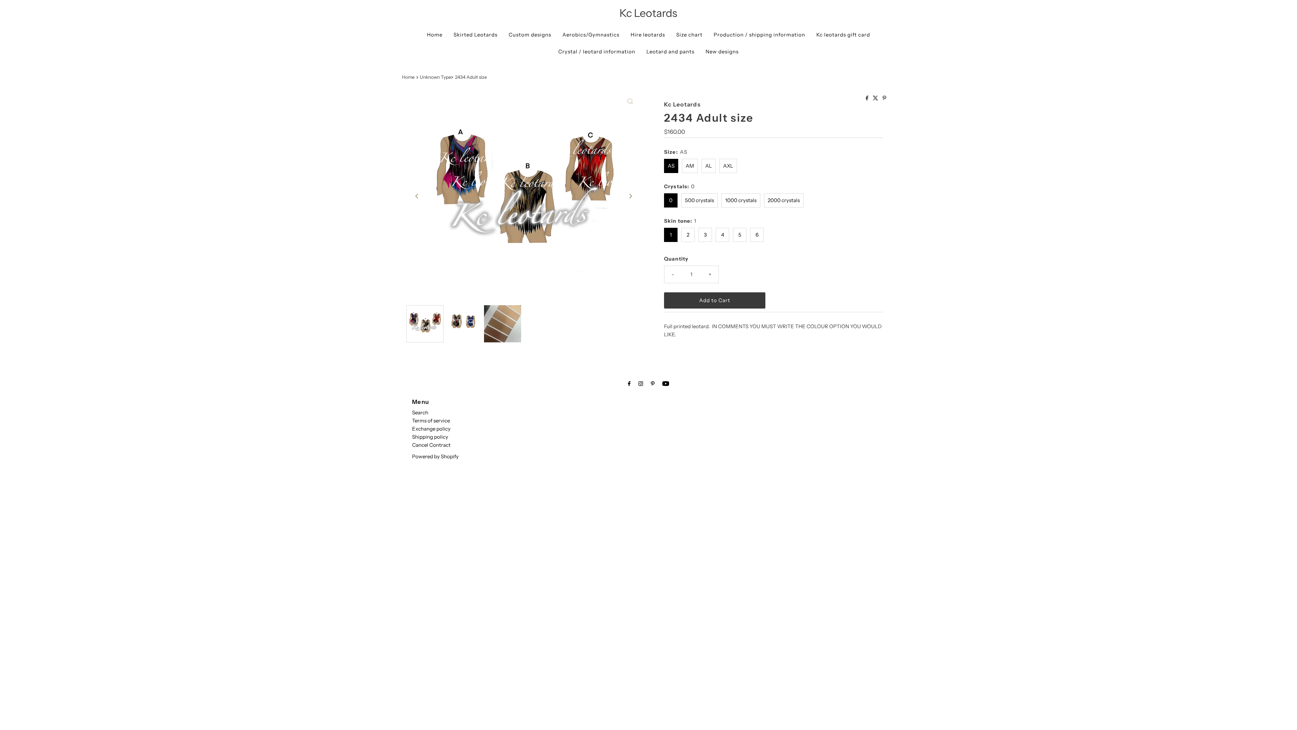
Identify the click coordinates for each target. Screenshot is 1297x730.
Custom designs (530, 34)
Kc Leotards (648, 13)
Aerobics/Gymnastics (590, 34)
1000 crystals (741, 200)
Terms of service (431, 420)
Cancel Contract (431, 445)
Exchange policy (431, 428)
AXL (728, 166)
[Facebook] (629, 384)
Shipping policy (430, 437)
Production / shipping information (759, 34)
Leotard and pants (670, 51)
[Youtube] (665, 384)
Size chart (689, 34)
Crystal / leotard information (596, 51)
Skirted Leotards (476, 34)
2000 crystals (784, 200)
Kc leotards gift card (843, 34)
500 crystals (699, 200)
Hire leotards (648, 34)
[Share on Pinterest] (884, 98)
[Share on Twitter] (876, 98)
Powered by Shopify (435, 456)
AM (690, 166)
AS (671, 166)
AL (708, 166)
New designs (722, 51)
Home (434, 34)
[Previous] (417, 196)
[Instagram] (640, 384)
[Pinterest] (653, 384)
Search (420, 412)
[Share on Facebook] (867, 98)
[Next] (630, 196)
